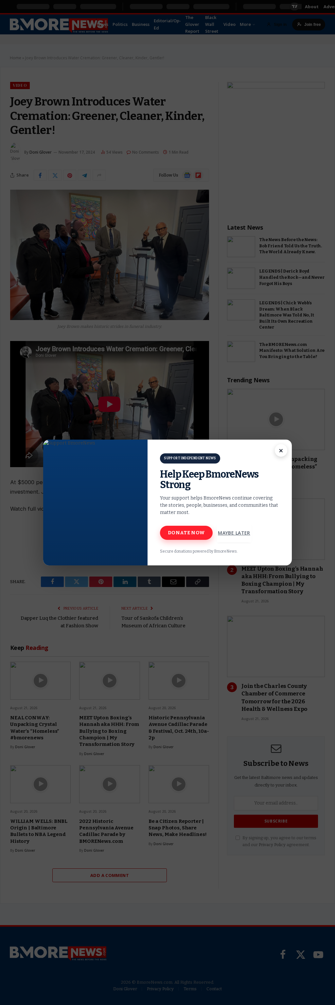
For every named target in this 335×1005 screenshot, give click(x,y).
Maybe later (234, 533)
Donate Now (186, 533)
